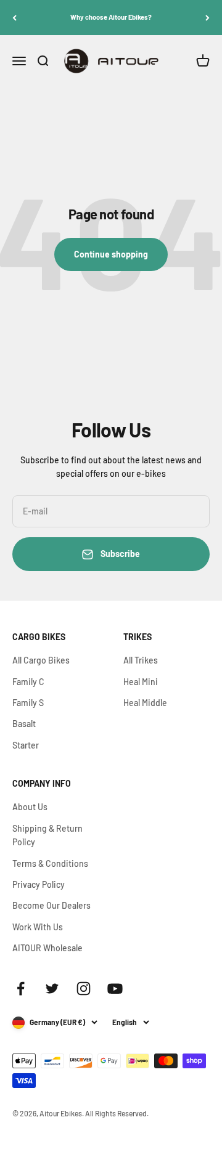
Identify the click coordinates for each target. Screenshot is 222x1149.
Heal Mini (140, 681)
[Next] (207, 17)
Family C (28, 681)
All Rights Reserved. (117, 1113)
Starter (25, 745)
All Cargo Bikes (41, 660)
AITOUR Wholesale (47, 948)
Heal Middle (145, 702)
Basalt (24, 723)
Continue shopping (111, 254)
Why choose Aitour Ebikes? (111, 17)
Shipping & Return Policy (47, 835)
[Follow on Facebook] (20, 988)
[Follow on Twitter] (52, 988)
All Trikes (140, 660)
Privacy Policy (38, 884)
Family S (28, 702)
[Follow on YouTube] (115, 988)
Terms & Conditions (50, 863)
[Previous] (14, 17)
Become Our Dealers (51, 905)
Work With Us (37, 927)
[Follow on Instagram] (83, 988)
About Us (29, 807)
